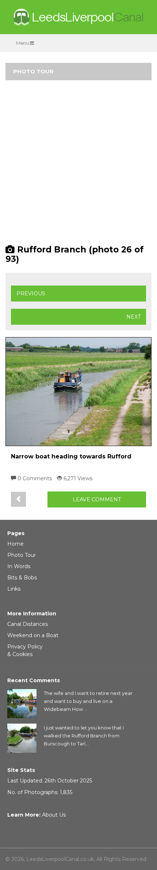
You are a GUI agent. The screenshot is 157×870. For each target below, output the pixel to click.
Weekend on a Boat (32, 635)
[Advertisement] (78, 166)
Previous (30, 293)
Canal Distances (27, 624)
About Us (54, 815)
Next (133, 316)
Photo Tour (21, 555)
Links (13, 589)
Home (15, 544)
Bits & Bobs (22, 577)
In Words (18, 566)
